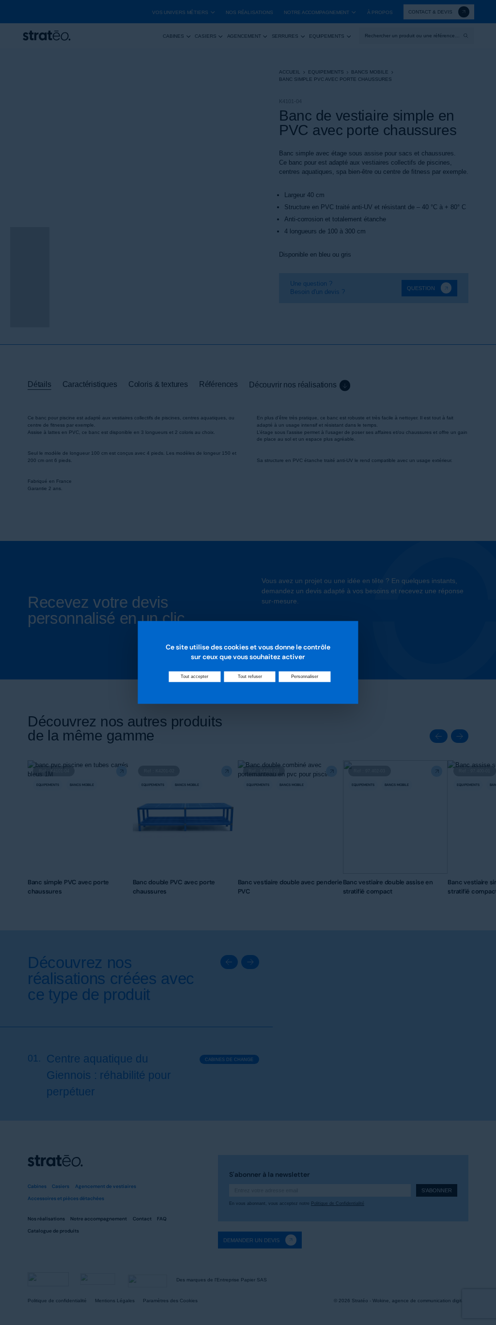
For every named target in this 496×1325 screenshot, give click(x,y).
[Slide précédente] (438, 736)
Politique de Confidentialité (337, 1203)
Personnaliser (304, 677)
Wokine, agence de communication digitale (420, 1300)
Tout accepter (194, 677)
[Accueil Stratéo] (46, 36)
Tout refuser (250, 677)
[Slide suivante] (459, 736)
